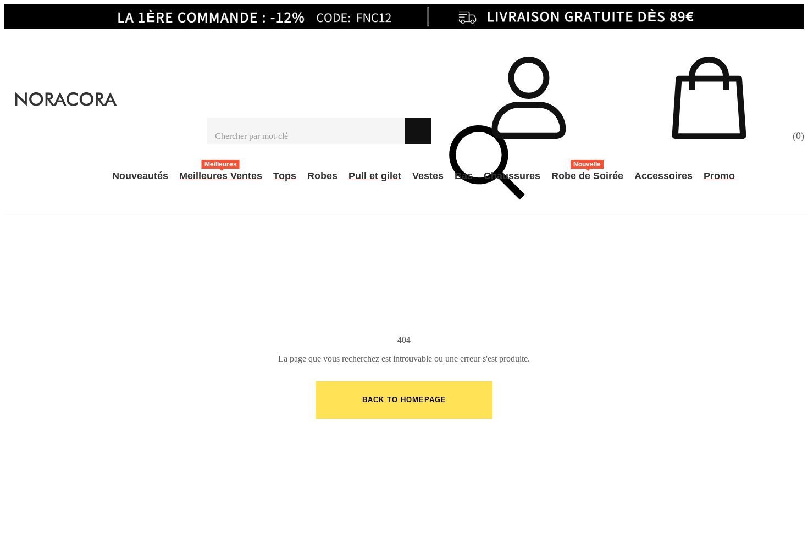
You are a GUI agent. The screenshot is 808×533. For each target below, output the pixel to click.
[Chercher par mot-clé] (306, 131)
